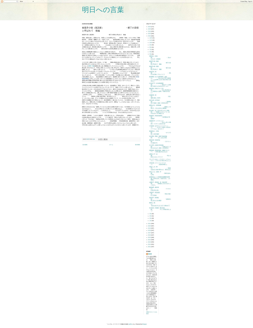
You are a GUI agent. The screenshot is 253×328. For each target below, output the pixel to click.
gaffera (130, 324)
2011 (149, 246)
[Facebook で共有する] (105, 139)
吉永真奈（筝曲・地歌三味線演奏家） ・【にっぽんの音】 (158, 137)
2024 (149, 31)
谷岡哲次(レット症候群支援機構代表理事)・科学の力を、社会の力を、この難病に (159, 178)
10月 (150, 42)
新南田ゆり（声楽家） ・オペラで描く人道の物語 (160, 132)
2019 (149, 228)
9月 (150, 45)
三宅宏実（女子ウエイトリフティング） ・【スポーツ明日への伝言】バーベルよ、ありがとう (160, 127)
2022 (149, 36)
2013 (149, 242)
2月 (150, 218)
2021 (149, 223)
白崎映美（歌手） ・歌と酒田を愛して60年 (160, 96)
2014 (149, 239)
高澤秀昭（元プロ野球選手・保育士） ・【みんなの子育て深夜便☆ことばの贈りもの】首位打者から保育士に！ (160, 79)
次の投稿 (85, 144)
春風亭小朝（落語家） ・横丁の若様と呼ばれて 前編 (160, 68)
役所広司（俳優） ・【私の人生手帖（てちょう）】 (160, 73)
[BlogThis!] (101, 139)
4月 (150, 213)
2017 (149, 233)
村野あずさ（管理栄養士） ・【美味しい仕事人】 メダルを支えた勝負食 (160, 107)
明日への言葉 (103, 10)
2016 (149, 235)
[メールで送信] (99, 139)
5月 (150, 54)
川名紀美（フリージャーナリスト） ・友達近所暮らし (158, 163)
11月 (150, 40)
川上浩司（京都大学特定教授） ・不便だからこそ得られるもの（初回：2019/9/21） (160, 146)
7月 (150, 49)
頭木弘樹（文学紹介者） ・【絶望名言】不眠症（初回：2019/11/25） (160, 102)
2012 (149, 244)
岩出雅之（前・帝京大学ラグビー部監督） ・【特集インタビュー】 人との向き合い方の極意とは (159, 112)
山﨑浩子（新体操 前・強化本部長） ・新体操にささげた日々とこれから (160, 184)
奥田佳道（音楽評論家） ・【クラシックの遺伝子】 (160, 141)
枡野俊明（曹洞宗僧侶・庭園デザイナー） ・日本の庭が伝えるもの (159, 151)
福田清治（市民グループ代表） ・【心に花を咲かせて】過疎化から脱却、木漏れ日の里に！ (160, 90)
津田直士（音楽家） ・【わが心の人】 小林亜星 (160, 57)
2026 (149, 26)
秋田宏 (150, 254)
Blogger (144, 324)
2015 (149, 237)
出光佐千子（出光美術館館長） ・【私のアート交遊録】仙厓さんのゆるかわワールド (160, 85)
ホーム (111, 144)
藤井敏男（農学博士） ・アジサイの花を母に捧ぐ (160, 189)
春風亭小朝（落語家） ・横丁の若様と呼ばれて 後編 (160, 63)
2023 (149, 33)
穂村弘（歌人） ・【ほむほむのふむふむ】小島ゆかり (159, 204)
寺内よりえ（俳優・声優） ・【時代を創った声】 (160, 173)
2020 (149, 226)
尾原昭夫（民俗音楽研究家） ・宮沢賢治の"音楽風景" (159, 117)
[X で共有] (103, 139)
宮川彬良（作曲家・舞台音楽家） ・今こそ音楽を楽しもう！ (160, 209)
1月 (150, 220)
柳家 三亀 (91, 66)
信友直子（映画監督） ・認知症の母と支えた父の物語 (160, 199)
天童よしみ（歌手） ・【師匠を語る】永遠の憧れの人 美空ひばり (160, 168)
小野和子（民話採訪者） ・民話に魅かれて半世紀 (160, 194)
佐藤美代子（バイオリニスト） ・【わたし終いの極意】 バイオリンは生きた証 (160, 122)
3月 (150, 216)
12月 (150, 38)
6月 (150, 51)
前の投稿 (137, 144)
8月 (150, 47)
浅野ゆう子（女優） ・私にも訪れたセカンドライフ (160, 155)
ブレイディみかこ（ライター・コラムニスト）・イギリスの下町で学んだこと (160, 160)
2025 (149, 29)
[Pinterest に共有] (107, 139)
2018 (149, 230)
